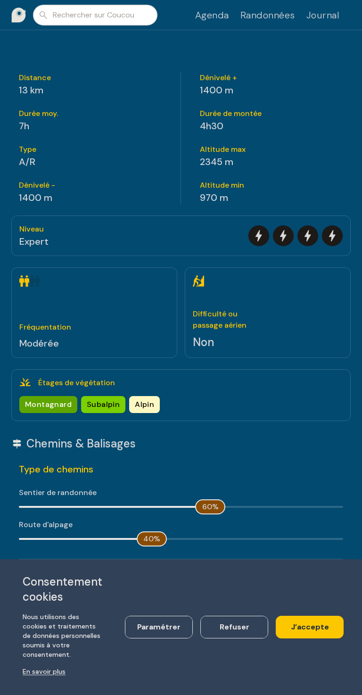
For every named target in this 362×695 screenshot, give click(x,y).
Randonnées (267, 15)
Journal (323, 15)
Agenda (212, 15)
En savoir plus (44, 671)
